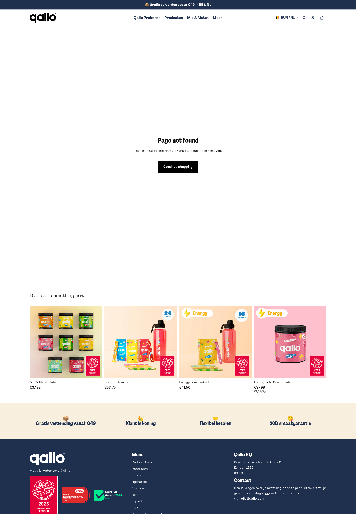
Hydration (139, 482)
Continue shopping (178, 167)
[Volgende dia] (170, 341)
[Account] (312, 17)
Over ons (138, 488)
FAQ (135, 508)
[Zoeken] (304, 17)
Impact (137, 501)
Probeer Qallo (142, 462)
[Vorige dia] (110, 341)
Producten (140, 469)
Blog (135, 495)
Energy (137, 475)
